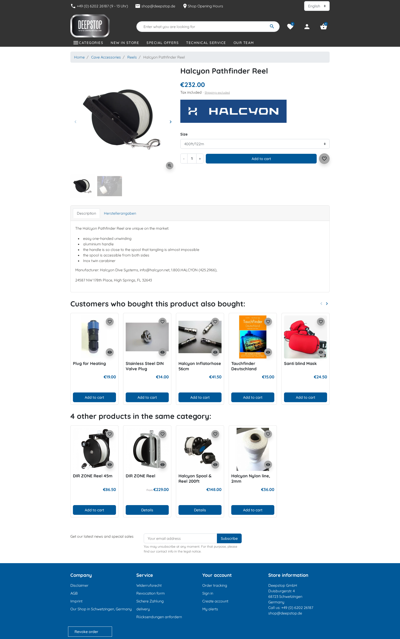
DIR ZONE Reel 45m (92, 475)
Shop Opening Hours (202, 6)
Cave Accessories (106, 57)
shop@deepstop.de (155, 6)
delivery (143, 609)
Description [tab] (86, 213)
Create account (215, 601)
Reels (132, 57)
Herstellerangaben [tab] (120, 213)
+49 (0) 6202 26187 (297, 607)
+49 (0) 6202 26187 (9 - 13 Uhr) (99, 6)
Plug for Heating (89, 363)
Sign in (207, 593)
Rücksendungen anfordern (159, 616)
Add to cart (261, 158)
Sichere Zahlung (150, 601)
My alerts (210, 609)
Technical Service (206, 42)
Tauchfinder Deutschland (243, 366)
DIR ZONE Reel (140, 475)
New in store (125, 42)
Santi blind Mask (300, 363)
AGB (74, 593)
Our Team (244, 42)
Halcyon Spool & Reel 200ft (195, 478)
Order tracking (214, 585)
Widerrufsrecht (149, 585)
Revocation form (150, 593)
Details (147, 510)
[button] (324, 27)
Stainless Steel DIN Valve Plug (145, 366)
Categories (91, 42)
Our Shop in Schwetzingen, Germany (101, 609)
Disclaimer (79, 585)
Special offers (163, 42)
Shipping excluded (217, 92)
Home (79, 57)
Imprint (76, 601)
